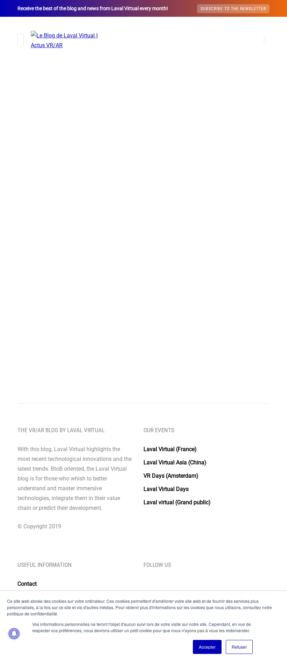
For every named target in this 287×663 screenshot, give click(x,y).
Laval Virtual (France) (170, 449)
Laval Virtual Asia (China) (175, 462)
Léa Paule (42, 312)
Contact (27, 583)
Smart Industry (88, 207)
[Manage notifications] (14, 633)
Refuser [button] (239, 647)
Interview (42, 216)
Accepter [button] (207, 647)
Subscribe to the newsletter (233, 8)
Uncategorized (47, 207)
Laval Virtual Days (166, 489)
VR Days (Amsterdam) (171, 475)
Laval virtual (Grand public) (177, 502)
